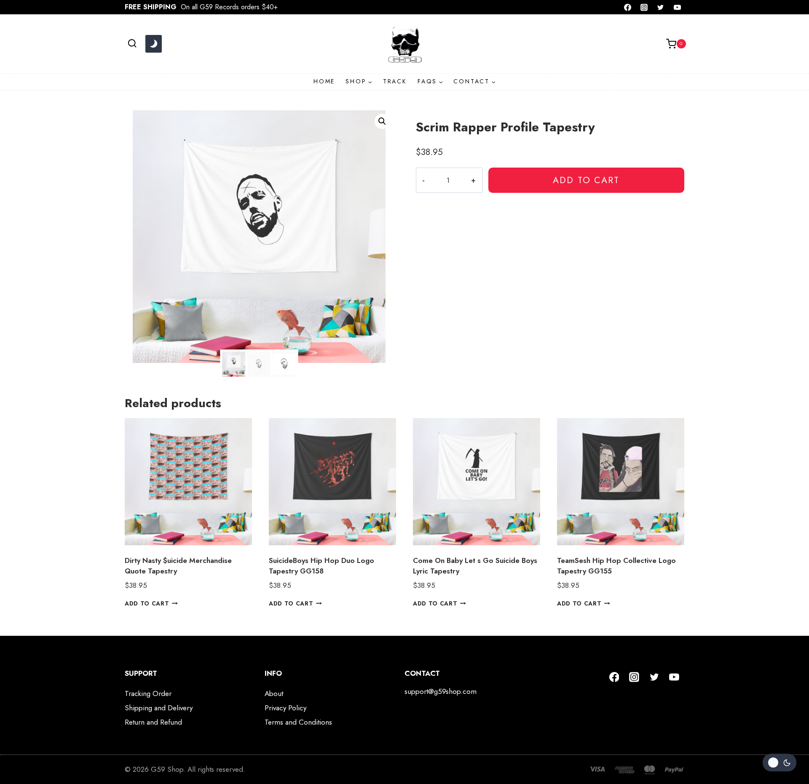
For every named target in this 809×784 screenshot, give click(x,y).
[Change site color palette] (153, 44)
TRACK (395, 81)
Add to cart (586, 180)
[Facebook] (628, 7)
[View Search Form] (132, 44)
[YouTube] (677, 7)
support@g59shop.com (440, 691)
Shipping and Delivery (159, 708)
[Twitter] (661, 7)
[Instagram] (644, 7)
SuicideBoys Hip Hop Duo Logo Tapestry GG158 (321, 565)
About (274, 693)
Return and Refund (153, 722)
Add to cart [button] (147, 603)
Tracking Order (148, 693)
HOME (324, 81)
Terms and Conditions (298, 722)
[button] (382, 121)
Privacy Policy (285, 708)
